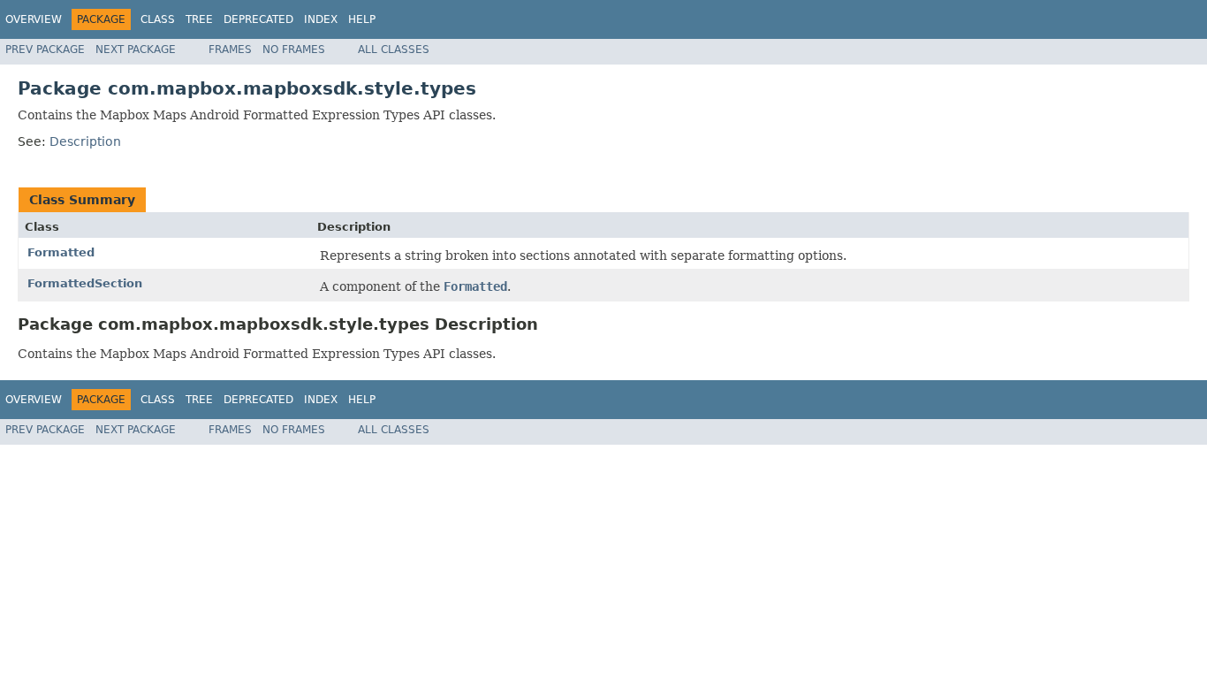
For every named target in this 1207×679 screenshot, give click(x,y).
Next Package (135, 49)
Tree (199, 19)
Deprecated (258, 19)
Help (362, 19)
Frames (230, 49)
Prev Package (45, 49)
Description (85, 141)
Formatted (61, 252)
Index (321, 19)
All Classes (393, 49)
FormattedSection (84, 283)
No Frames (293, 49)
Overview (33, 19)
